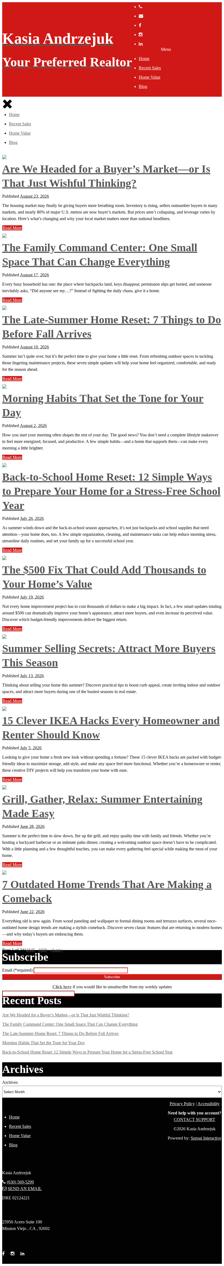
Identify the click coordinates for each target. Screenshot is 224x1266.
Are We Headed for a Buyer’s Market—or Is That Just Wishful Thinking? (65, 1015)
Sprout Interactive (206, 1138)
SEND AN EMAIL (25, 1188)
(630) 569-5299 (20, 1182)
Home (144, 58)
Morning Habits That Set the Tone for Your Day (43, 1042)
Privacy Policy (182, 1103)
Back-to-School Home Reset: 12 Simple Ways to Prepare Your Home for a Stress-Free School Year (111, 491)
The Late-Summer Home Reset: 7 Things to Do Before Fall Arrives (60, 1033)
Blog (143, 86)
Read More (12, 228)
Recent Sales (150, 68)
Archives (10, 1082)
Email (17, 970)
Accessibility (209, 1103)
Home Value (149, 77)
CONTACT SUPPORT (194, 1119)
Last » (57, 950)
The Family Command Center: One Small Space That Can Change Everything (70, 1024)
